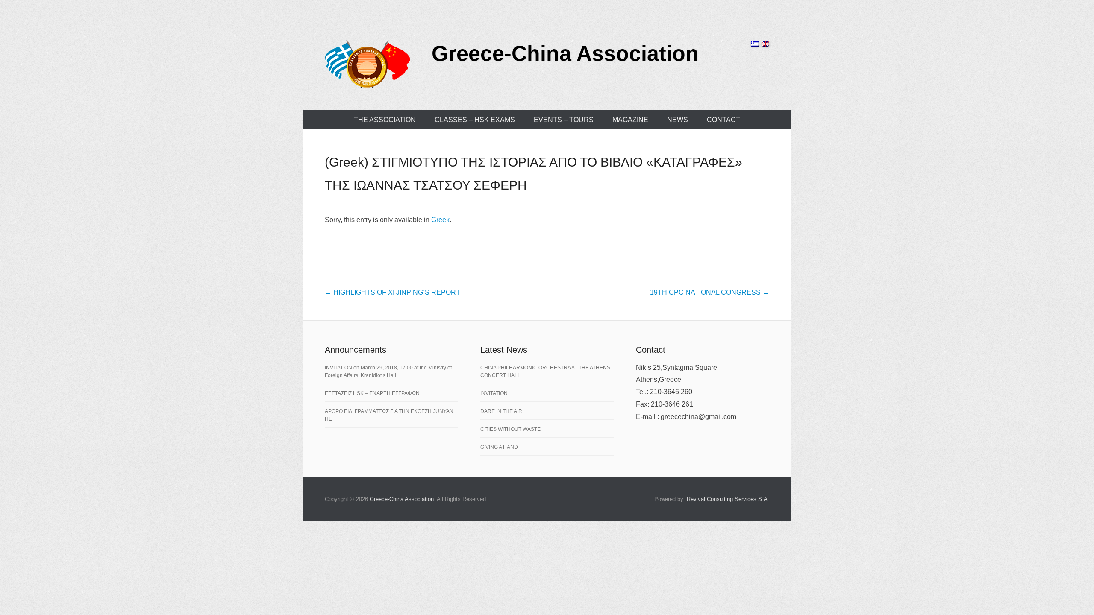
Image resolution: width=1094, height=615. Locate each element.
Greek (440, 219)
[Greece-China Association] (367, 63)
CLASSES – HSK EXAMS (475, 119)
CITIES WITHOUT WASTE (510, 429)
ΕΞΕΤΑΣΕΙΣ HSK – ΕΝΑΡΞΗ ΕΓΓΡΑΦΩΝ (372, 393)
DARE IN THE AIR (501, 411)
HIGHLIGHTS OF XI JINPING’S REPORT (392, 292)
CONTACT (723, 119)
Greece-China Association (565, 53)
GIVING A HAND (499, 447)
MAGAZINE (630, 119)
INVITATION (494, 393)
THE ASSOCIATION (385, 119)
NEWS (677, 119)
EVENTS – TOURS (564, 119)
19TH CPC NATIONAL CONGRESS (709, 292)
